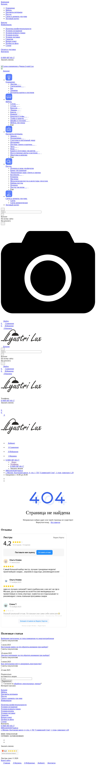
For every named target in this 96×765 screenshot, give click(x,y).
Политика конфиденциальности (14, 705)
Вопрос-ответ (6, 717)
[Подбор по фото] (48, 319)
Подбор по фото (7, 719)
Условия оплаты (7, 711)
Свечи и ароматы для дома (11, 698)
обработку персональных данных (27, 684)
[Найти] (3, 223)
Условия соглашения (9, 707)
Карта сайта (5, 760)
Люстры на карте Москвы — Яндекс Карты (34, 625)
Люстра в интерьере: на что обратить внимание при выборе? (25, 655)
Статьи (4, 722)
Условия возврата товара (11, 709)
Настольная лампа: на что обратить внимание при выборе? (24, 647)
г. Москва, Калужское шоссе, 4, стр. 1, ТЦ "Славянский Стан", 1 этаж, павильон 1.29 (40, 473)
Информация (6, 700)
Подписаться (6, 681)
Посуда (4, 696)
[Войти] (2, 408)
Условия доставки (8, 713)
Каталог (4, 690)
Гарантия (4, 715)
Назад (13, 462)
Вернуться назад (42, 522)
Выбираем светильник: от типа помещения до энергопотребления (27, 638)
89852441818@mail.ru (14, 471)
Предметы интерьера (9, 694)
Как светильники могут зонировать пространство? (21, 664)
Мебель (4, 692)
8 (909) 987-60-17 (8, 58)
